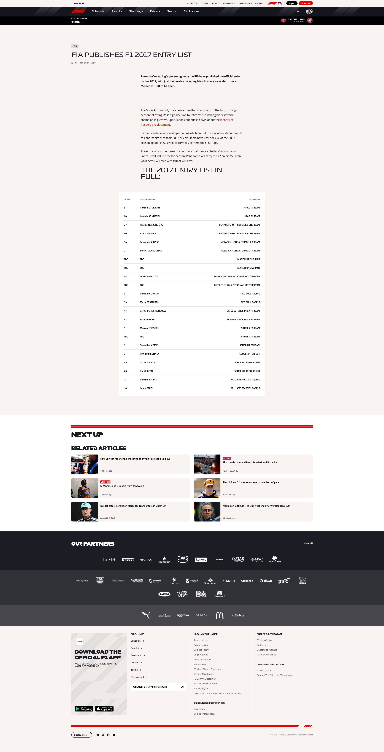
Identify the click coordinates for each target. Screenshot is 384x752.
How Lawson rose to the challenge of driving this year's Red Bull (135, 459)
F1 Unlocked (192, 11)
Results (117, 11)
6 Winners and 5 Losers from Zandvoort (122, 486)
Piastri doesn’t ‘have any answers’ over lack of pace (251, 482)
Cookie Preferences (204, 714)
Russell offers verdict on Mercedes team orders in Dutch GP (133, 506)
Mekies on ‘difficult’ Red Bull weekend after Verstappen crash (256, 506)
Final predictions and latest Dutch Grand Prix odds (250, 462)
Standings (136, 11)
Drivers (155, 11)
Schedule (98, 11)
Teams (172, 11)
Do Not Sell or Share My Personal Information (217, 693)
